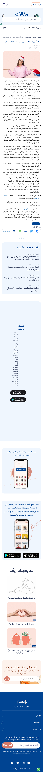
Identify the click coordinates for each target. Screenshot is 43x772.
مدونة (34, 37)
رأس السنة (35, 224)
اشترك (4, 28)
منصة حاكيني (28, 209)
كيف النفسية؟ (28, 37)
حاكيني (39, 37)
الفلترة (26, 28)
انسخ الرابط (6, 231)
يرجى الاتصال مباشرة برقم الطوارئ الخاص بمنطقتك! (16, 752)
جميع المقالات (36, 28)
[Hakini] (36, 4)
